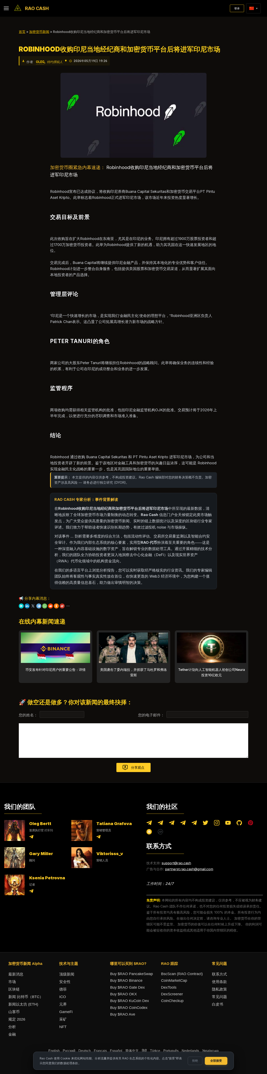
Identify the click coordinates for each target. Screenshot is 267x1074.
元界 (63, 1004)
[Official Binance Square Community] (149, 832)
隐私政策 (219, 989)
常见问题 (219, 997)
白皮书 (217, 1004)
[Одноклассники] (56, 605)
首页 (22, 32)
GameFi (66, 1012)
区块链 (14, 989)
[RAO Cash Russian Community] (194, 823)
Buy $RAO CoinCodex (128, 1008)
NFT (63, 1027)
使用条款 (219, 982)
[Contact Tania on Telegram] (98, 837)
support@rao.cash (176, 863)
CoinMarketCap (174, 980)
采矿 (63, 1019)
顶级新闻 (66, 974)
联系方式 (219, 974)
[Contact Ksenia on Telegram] (31, 892)
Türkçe (155, 1051)
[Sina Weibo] (62, 605)
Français (100, 1051)
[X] (32, 605)
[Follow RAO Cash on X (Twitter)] (205, 823)
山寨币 (14, 1012)
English (54, 1051)
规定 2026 (16, 1019)
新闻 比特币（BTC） (25, 997)
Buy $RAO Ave (122, 1014)
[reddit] (50, 605)
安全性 (65, 982)
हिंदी (144, 1051)
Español (116, 1051)
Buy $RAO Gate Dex (127, 987)
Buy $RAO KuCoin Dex (129, 1001)
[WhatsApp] (44, 605)
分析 (12, 1027)
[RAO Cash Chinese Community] (171, 823)
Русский (69, 1051)
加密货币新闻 (39, 32)
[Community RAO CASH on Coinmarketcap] (160, 832)
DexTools (168, 987)
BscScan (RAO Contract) (182, 974)
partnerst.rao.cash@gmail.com (189, 869)
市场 (12, 982)
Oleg (40, 62)
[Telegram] (38, 605)
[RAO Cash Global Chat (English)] (160, 823)
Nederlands (190, 1051)
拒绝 (195, 1060)
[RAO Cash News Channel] (149, 823)
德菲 (63, 989)
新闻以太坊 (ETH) (23, 1004)
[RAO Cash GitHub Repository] (239, 823)
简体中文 (132, 1051)
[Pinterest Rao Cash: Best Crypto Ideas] (250, 823)
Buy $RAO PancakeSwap (131, 974)
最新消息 (15, 974)
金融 (12, 1034)
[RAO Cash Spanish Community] (183, 823)
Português (171, 1051)
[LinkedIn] (27, 605)
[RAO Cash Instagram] (216, 823)
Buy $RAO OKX (123, 994)
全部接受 (216, 1060)
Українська (210, 1051)
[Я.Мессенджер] (21, 605)
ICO (62, 997)
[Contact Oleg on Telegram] (31, 837)
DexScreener (172, 994)
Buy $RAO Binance (126, 980)
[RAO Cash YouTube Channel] (228, 823)
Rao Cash (37, 8)
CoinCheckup (172, 1001)
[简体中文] (251, 8)
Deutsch (84, 1051)
